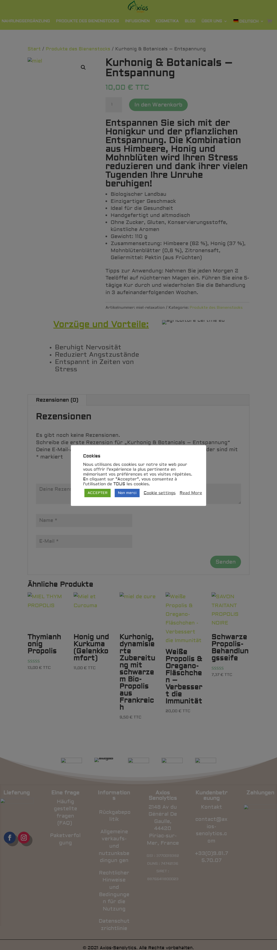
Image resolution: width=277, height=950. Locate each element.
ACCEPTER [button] (97, 493)
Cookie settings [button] (160, 493)
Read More (191, 493)
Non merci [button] (127, 493)
